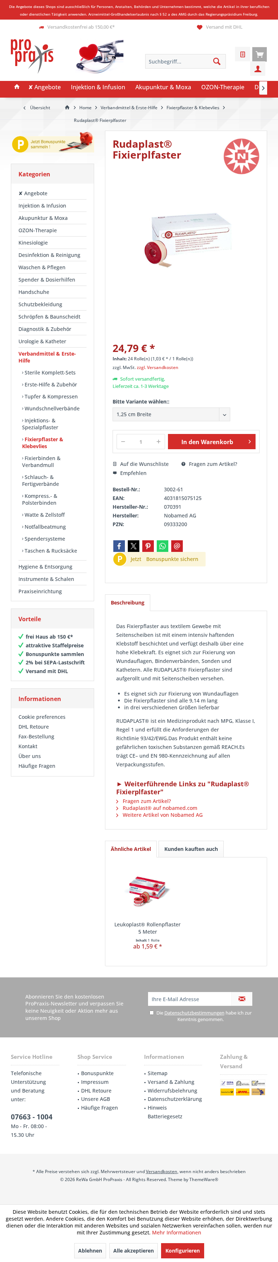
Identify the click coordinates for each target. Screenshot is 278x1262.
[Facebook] (119, 546)
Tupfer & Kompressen (50, 396)
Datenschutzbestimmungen (194, 1012)
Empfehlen (133, 473)
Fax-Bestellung (36, 736)
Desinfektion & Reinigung (49, 254)
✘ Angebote (32, 193)
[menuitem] (259, 54)
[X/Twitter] (133, 546)
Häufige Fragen (36, 765)
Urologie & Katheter (42, 341)
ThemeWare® (203, 1179)
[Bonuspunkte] (52, 143)
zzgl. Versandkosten (157, 367)
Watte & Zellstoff (44, 514)
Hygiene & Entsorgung (45, 566)
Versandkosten (161, 1171)
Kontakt (27, 746)
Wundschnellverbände (51, 408)
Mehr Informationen (176, 1232)
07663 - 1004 (31, 1117)
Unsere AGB (95, 1098)
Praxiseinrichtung (40, 591)
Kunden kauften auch (191, 848)
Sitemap (158, 1073)
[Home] (17, 87)
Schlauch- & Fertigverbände (40, 480)
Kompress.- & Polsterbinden (39, 499)
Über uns (29, 756)
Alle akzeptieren (133, 1250)
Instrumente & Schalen (46, 578)
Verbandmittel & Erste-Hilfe (47, 357)
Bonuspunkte (97, 1073)
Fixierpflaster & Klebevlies (42, 443)
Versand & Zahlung (171, 1081)
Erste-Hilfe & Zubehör (50, 384)
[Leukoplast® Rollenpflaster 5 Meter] (147, 891)
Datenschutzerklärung (175, 1098)
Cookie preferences (42, 716)
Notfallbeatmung (44, 526)
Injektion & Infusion (42, 205)
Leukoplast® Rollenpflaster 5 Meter (147, 928)
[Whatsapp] (162, 546)
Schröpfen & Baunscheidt (49, 316)
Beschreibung (127, 602)
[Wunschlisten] (242, 54)
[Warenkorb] (259, 54)
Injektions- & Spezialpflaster (40, 424)
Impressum (95, 1081)
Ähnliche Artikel (131, 848)
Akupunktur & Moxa (43, 217)
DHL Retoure (33, 726)
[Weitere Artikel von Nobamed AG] (241, 156)
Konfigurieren (182, 1250)
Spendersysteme (44, 538)
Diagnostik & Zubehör (44, 328)
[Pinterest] (148, 546)
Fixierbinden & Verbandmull (41, 461)
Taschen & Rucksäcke (50, 550)
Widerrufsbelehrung (172, 1090)
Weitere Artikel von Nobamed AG (162, 814)
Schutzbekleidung (40, 304)
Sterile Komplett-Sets (49, 372)
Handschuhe (33, 291)
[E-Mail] (177, 546)
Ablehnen (90, 1250)
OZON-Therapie (37, 230)
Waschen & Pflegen (42, 267)
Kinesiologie (33, 242)
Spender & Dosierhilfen (46, 279)
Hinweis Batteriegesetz (165, 1112)
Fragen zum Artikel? (212, 463)
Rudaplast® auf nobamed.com (159, 807)
